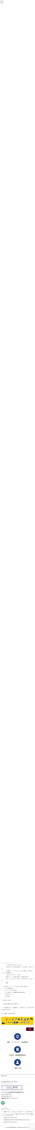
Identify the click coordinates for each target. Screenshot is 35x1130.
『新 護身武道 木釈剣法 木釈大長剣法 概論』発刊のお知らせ (16, 1119)
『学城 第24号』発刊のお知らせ (10, 1122)
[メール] (3, 1103)
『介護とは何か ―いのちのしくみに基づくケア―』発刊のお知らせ (18, 1111)
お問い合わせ (4, 1075)
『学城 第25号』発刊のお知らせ (10, 1117)
